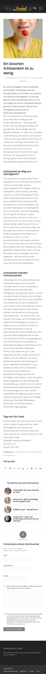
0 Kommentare (24, 78)
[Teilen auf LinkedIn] (23, 468)
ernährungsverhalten (33, 452)
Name (5, 555)
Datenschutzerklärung (18, 624)
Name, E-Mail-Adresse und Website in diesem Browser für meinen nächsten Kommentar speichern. (24, 587)
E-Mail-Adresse (8, 565)
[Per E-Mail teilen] (40, 468)
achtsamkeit (19, 452)
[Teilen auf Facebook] (6, 468)
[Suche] (33, 8)
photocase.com (9, 443)
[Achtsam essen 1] (23, 38)
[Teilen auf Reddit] (36, 468)
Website (5, 576)
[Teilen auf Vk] (32, 468)
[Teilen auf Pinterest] (19, 468)
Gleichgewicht (9, 455)
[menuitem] (33, 8)
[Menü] (39, 8)
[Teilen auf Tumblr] (27, 468)
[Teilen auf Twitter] (10, 468)
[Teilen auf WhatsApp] (14, 468)
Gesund (36, 78)
